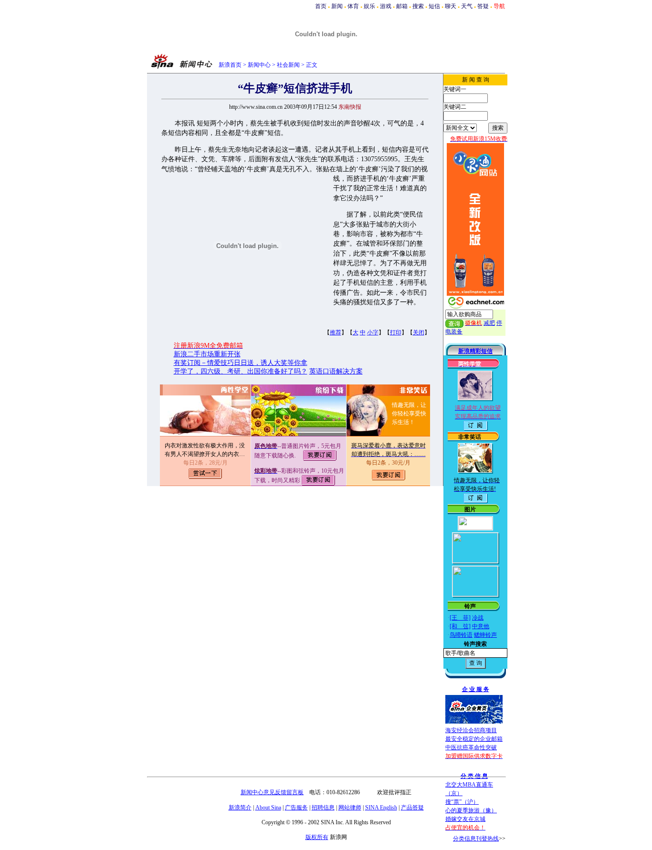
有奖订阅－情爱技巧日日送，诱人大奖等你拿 (240, 362)
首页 (320, 6)
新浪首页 (230, 65)
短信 (434, 6)
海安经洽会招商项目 (471, 730)
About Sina (268, 807)
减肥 (489, 323)
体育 (353, 6)
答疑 (483, 6)
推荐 (335, 332)
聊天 (450, 6)
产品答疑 (412, 807)
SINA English (381, 807)
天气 (467, 6)
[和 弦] (460, 626)
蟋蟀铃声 (485, 635)
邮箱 (402, 6)
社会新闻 (288, 65)
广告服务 (296, 807)
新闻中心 (259, 65)
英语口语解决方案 (336, 371)
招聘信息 (323, 807)
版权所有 (316, 837)
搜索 (418, 6)
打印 (395, 332)
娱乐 (369, 6)
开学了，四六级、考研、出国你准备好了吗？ (240, 371)
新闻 (337, 6)
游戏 (385, 6)
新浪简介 (240, 807)
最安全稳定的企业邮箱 (474, 739)
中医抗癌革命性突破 (471, 747)
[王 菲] (460, 617)
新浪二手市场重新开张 (207, 354)
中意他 (480, 626)
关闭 (418, 332)
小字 (373, 332)
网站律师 (349, 807)
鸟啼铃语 (461, 635)
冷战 (478, 617)
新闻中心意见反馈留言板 (272, 792)
